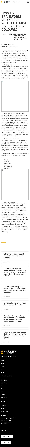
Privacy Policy (3, 405)
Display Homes (4, 388)
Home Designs (4, 380)
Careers (2, 369)
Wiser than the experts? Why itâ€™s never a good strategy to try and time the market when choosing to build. (14, 318)
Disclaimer (3, 408)
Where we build (4, 397)
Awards (2, 372)
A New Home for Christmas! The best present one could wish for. (14, 255)
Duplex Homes (4, 383)
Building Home (9, 46)
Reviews (2, 366)
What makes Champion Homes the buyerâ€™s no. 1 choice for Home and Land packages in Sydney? (15, 335)
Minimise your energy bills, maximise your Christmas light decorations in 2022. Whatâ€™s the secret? (15, 289)
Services (2, 363)
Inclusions (3, 394)
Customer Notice (4, 411)
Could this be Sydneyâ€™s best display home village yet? (15, 304)
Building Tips (15, 46)
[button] (28, 2)
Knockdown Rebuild (5, 386)
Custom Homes (4, 391)
